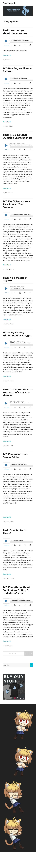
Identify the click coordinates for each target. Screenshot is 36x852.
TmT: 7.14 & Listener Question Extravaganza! (17, 136)
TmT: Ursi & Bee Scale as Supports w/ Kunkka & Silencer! (18, 392)
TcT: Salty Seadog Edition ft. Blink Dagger (17, 334)
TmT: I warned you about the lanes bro (15, 32)
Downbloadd (7, 55)
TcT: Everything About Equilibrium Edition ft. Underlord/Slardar (16, 590)
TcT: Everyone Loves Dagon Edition (15, 456)
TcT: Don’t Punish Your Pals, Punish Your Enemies (16, 204)
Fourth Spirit (9, 3)
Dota (11, 59)
